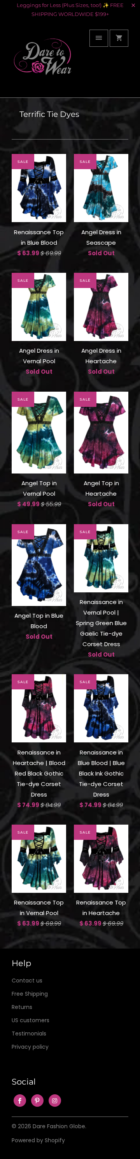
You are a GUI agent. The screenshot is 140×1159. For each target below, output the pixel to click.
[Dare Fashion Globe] (43, 61)
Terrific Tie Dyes (49, 114)
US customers (30, 1020)
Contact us (27, 980)
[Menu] (98, 38)
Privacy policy (30, 1047)
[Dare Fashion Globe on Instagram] (55, 1100)
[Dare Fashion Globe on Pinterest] (37, 1100)
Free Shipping (30, 994)
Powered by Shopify (38, 1140)
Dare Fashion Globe (59, 1126)
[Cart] (119, 38)
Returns (22, 1007)
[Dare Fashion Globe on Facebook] (20, 1100)
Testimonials (29, 1033)
